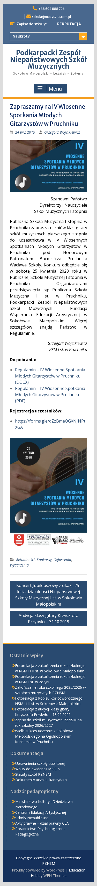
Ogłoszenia (62, 559)
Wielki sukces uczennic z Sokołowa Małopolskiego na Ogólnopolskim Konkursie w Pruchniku (44, 736)
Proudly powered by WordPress (38, 870)
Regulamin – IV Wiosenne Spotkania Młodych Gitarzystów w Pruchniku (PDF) (50, 395)
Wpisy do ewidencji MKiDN (37, 768)
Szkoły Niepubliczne (31, 817)
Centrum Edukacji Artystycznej (40, 812)
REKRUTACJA (69, 24)
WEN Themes (54, 875)
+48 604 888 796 (51, 9)
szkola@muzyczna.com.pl (51, 17)
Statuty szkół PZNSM (33, 774)
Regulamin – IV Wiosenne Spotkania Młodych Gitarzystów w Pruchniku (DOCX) (50, 376)
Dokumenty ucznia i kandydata (41, 779)
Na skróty (21, 36)
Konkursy (44, 559)
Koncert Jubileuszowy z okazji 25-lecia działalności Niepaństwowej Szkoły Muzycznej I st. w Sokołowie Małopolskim (48, 595)
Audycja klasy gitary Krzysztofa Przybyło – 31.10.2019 (48, 618)
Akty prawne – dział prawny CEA (42, 823)
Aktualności (25, 559)
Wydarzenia (19, 565)
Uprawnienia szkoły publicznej (40, 763)
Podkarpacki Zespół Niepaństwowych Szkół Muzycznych (48, 59)
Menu (55, 89)
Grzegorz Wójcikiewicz (62, 132)
